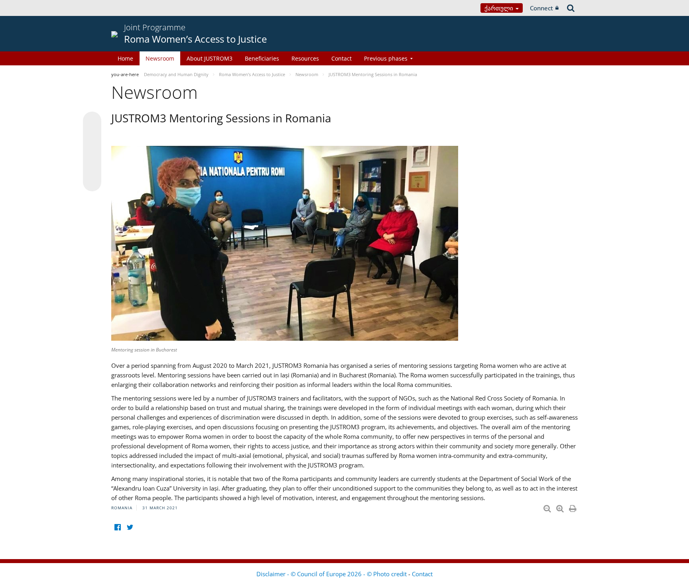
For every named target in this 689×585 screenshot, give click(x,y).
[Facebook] (117, 527)
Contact (341, 58)
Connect (541, 8)
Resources (305, 58)
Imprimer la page (573, 507)
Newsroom (160, 58)
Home (125, 58)
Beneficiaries (262, 58)
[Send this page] (92, 182)
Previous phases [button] (385, 58)
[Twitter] (130, 527)
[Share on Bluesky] (92, 122)
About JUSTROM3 (209, 58)
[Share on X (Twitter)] (92, 137)
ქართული (499, 8)
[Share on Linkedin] (92, 167)
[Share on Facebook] (92, 152)
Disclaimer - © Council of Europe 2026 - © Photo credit (332, 574)
